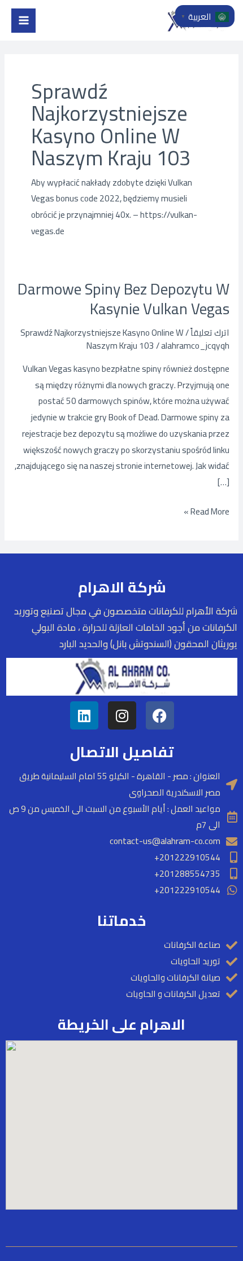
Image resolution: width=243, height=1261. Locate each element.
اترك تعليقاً (209, 332)
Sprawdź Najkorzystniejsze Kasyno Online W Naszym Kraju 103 (102, 338)
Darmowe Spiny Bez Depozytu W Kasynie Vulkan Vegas (123, 299)
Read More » (206, 512)
